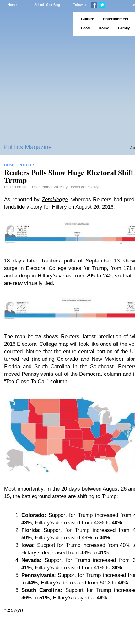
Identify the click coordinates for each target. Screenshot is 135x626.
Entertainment (115, 19)
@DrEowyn (90, 187)
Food (85, 28)
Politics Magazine (27, 147)
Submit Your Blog (47, 5)
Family (124, 28)
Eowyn (74, 187)
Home (12, 5)
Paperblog (34, 23)
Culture (87, 19)
